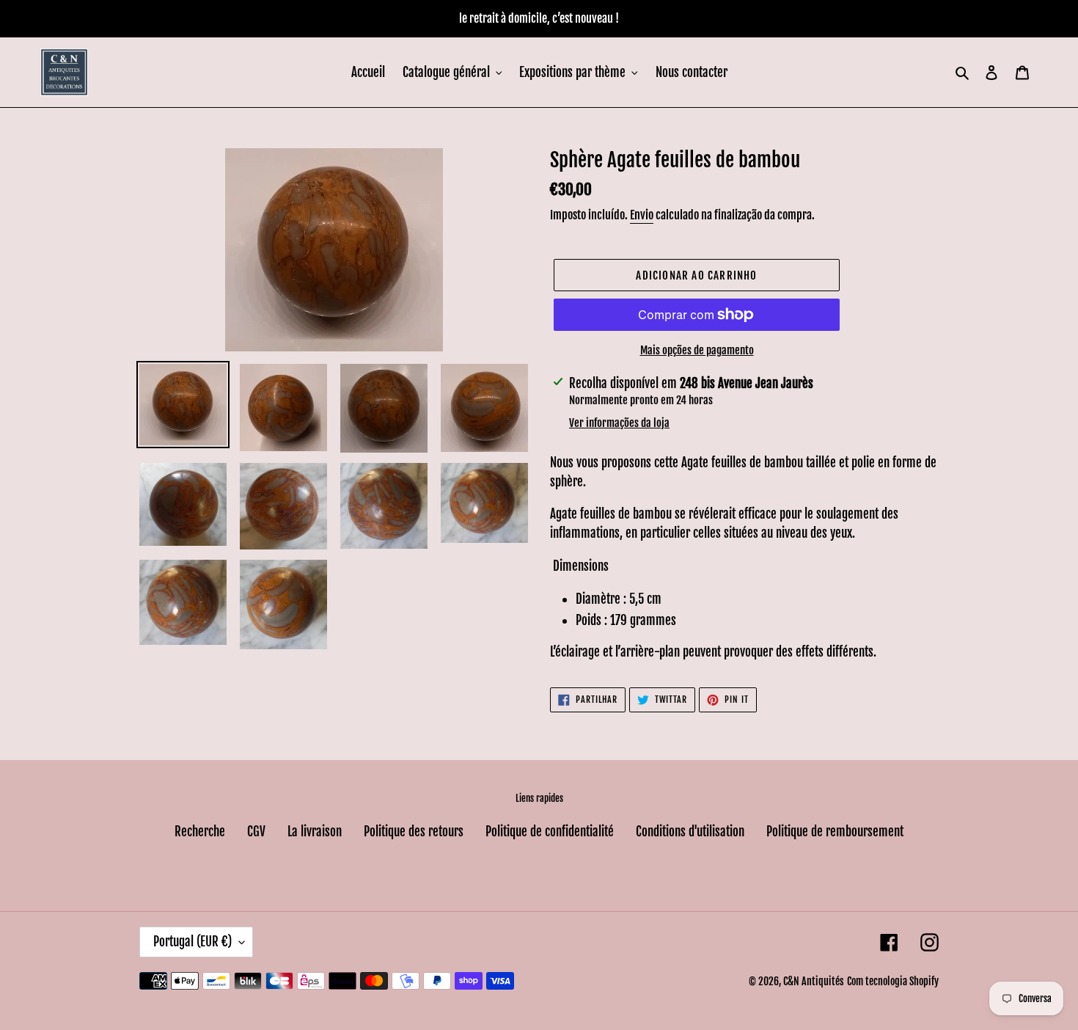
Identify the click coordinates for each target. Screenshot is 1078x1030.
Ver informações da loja (619, 423)
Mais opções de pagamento (697, 350)
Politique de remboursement (834, 831)
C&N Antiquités (813, 981)
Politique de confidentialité (549, 831)
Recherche (200, 831)
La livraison (314, 831)
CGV (256, 831)
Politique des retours (413, 831)
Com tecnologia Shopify (893, 981)
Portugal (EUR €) (192, 941)
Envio (641, 215)
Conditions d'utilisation (690, 831)
